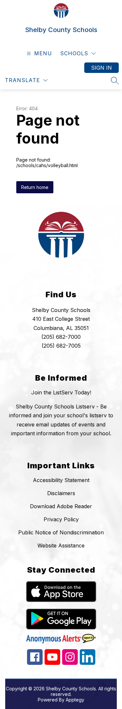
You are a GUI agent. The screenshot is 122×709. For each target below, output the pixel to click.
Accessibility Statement (61, 480)
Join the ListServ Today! (61, 392)
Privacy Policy (61, 519)
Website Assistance (61, 545)
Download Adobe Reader (61, 506)
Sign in (101, 67)
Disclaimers (61, 493)
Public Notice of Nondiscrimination (61, 532)
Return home (34, 187)
